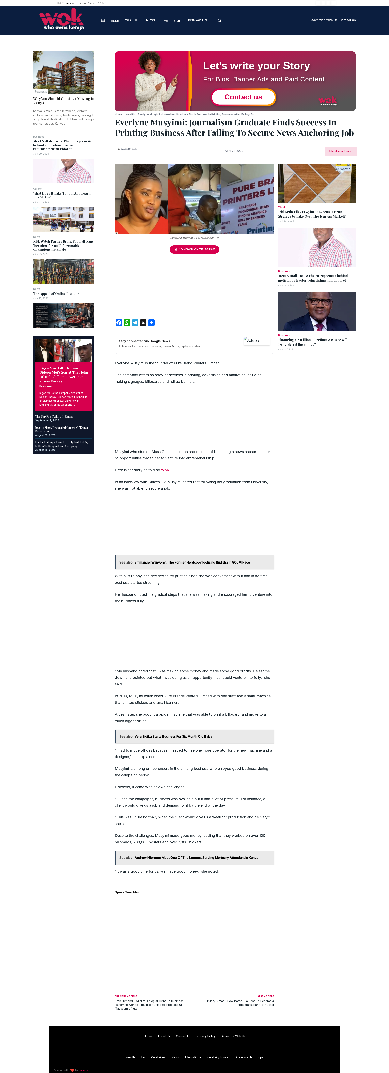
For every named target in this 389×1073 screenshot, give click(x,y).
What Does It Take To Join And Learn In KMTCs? (62, 195)
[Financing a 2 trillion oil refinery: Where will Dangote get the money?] (317, 311)
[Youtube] (333, 3)
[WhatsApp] (105, 84)
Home (118, 114)
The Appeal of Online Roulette (56, 293)
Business (40, 92)
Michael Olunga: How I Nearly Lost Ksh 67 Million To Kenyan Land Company (61, 444)
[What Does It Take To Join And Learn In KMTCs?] (63, 219)
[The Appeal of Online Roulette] (63, 315)
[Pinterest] (105, 74)
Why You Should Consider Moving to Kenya (63, 100)
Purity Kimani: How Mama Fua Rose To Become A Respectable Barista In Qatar (240, 1002)
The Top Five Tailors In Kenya (54, 416)
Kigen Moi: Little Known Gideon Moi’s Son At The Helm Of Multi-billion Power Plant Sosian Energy (63, 374)
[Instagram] (323, 3)
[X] (328, 3)
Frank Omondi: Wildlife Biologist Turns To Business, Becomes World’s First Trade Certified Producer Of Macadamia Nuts (149, 1004)
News (36, 237)
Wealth (130, 114)
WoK (165, 470)
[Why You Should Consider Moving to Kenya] (63, 72)
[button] (219, 20)
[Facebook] (318, 3)
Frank (83, 1070)
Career (37, 188)
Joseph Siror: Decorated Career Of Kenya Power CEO (61, 429)
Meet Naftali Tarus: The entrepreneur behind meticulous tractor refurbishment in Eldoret (62, 145)
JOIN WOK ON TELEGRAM (197, 249)
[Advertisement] (194, 287)
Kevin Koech (46, 386)
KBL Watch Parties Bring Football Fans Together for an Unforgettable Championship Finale (63, 245)
